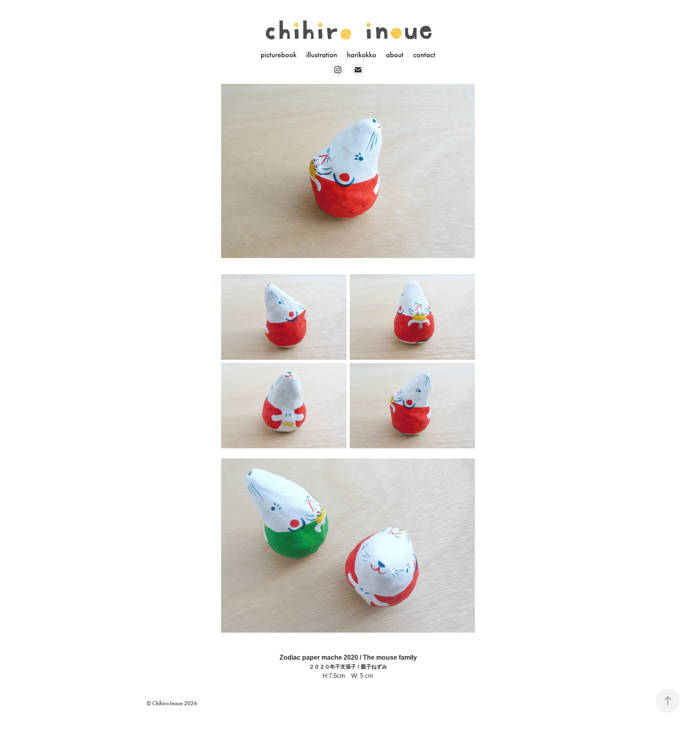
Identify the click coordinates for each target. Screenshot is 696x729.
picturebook (278, 54)
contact (424, 54)
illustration (321, 54)
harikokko (361, 54)
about (395, 54)
